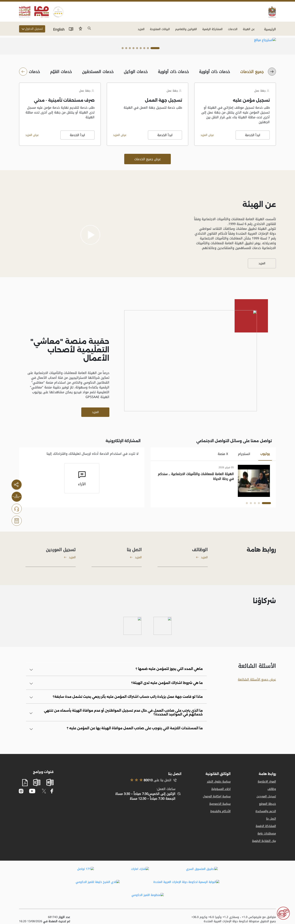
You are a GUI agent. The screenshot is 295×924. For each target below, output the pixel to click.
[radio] (252, 71)
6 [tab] (133, 49)
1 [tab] (155, 49)
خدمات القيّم (61, 71)
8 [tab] (126, 49)
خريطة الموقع (267, 803)
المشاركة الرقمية (212, 29)
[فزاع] (132, 626)
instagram (21, 790)
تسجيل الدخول (34, 28)
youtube (32, 791)
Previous (251, 40)
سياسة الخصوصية (220, 803)
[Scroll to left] (272, 72)
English (59, 29)
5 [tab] (137, 49)
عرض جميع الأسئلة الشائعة (257, 679)
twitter (44, 791)
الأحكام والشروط (220, 811)
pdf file (25, 782)
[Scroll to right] (23, 72)
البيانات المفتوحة (160, 29)
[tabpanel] (147, 40)
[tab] (265, 454)
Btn (80, 28)
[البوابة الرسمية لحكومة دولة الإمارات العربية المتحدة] (186, 885)
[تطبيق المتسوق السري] (202, 872)
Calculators (17, 521)
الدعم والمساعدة (265, 811)
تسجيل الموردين (266, 796)
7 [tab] (130, 49)
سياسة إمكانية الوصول (217, 796)
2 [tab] (148, 49)
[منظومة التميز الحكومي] (147, 898)
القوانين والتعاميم (186, 29)
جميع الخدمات (252, 71)
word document (50, 782)
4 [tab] (141, 49)
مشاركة (16, 484)
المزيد (141, 29)
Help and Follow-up (17, 509)
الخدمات (232, 29)
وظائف (272, 789)
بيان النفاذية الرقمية (264, 841)
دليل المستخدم (71, 28)
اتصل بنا (271, 818)
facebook (51, 790)
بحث (89, 28)
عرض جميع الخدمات (147, 159)
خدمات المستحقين (98, 71)
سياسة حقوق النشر (219, 781)
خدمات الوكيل (136, 71)
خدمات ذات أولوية (214, 71)
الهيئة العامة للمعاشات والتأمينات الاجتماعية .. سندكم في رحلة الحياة (196, 476)
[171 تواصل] (85, 872)
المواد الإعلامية (267, 781)
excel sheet (36, 782)
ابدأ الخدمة (252, 135)
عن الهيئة (249, 29)
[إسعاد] (163, 626)
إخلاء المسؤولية (221, 789)
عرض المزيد (207, 135)
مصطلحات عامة (266, 833)
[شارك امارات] (140, 872)
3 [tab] (144, 49)
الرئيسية (270, 29)
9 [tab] (123, 49)
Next (267, 40)
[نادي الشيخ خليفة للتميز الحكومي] (98, 885)
